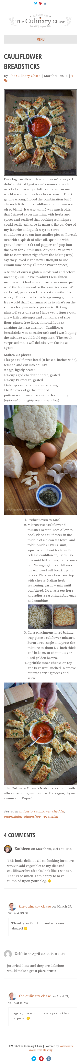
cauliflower (42, 811)
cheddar (58, 811)
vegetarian (50, 816)
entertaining (13, 816)
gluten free (32, 816)
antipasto (25, 811)
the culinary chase (35, 906)
